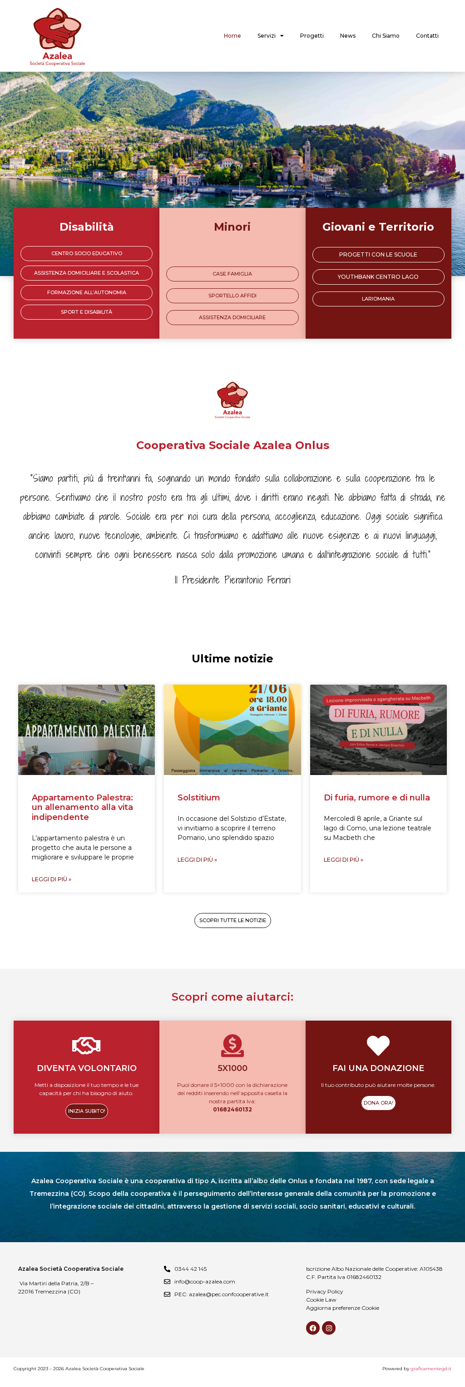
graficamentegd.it (431, 1369)
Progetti (312, 35)
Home (232, 35)
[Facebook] (313, 1328)
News (348, 35)
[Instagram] (329, 1328)
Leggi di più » (51, 879)
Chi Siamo (386, 35)
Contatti (427, 35)
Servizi (266, 35)
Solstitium (199, 798)
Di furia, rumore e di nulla (377, 798)
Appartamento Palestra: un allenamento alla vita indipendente (82, 807)
